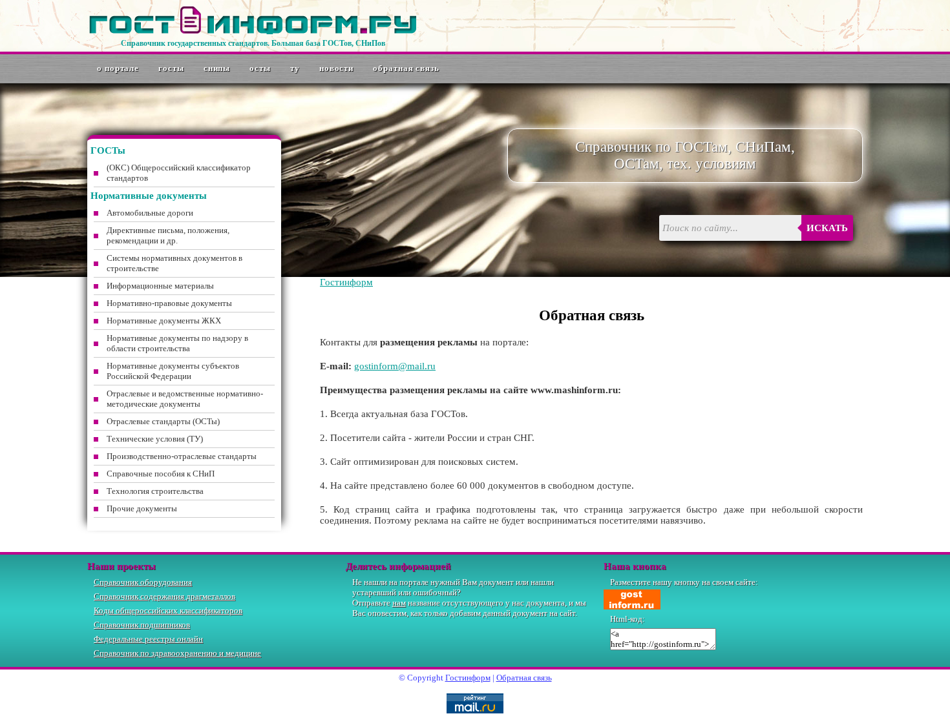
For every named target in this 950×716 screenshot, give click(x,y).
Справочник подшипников (142, 624)
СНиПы (217, 68)
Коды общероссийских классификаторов (168, 610)
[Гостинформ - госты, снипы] (252, 31)
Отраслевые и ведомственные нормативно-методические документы (185, 399)
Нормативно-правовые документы (169, 303)
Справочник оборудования (143, 582)
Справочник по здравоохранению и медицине (177, 653)
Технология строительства (155, 491)
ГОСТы (171, 68)
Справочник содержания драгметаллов (164, 596)
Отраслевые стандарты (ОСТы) (163, 421)
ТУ (295, 68)
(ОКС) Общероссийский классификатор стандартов (179, 173)
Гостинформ (346, 282)
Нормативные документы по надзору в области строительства (177, 343)
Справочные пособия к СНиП (161, 473)
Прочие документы (142, 508)
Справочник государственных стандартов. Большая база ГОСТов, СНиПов (253, 43)
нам (399, 603)
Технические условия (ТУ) (155, 439)
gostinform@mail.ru (395, 366)
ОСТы (260, 68)
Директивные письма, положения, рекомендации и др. (168, 235)
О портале (118, 68)
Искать (827, 228)
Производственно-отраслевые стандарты (182, 456)
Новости (336, 68)
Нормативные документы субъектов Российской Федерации (173, 371)
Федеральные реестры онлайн (148, 639)
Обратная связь (406, 68)
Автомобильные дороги (150, 213)
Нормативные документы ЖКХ (164, 320)
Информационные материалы (160, 286)
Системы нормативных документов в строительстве (174, 263)
